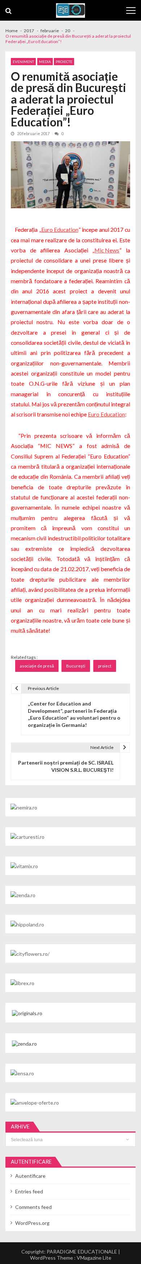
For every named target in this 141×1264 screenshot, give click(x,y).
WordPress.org (32, 1223)
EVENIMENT (23, 61)
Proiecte (64, 61)
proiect (104, 666)
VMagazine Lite (94, 1258)
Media (45, 61)
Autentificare (30, 1176)
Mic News (106, 250)
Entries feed (29, 1191)
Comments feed (33, 1207)
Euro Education (59, 229)
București (75, 666)
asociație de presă (37, 666)
